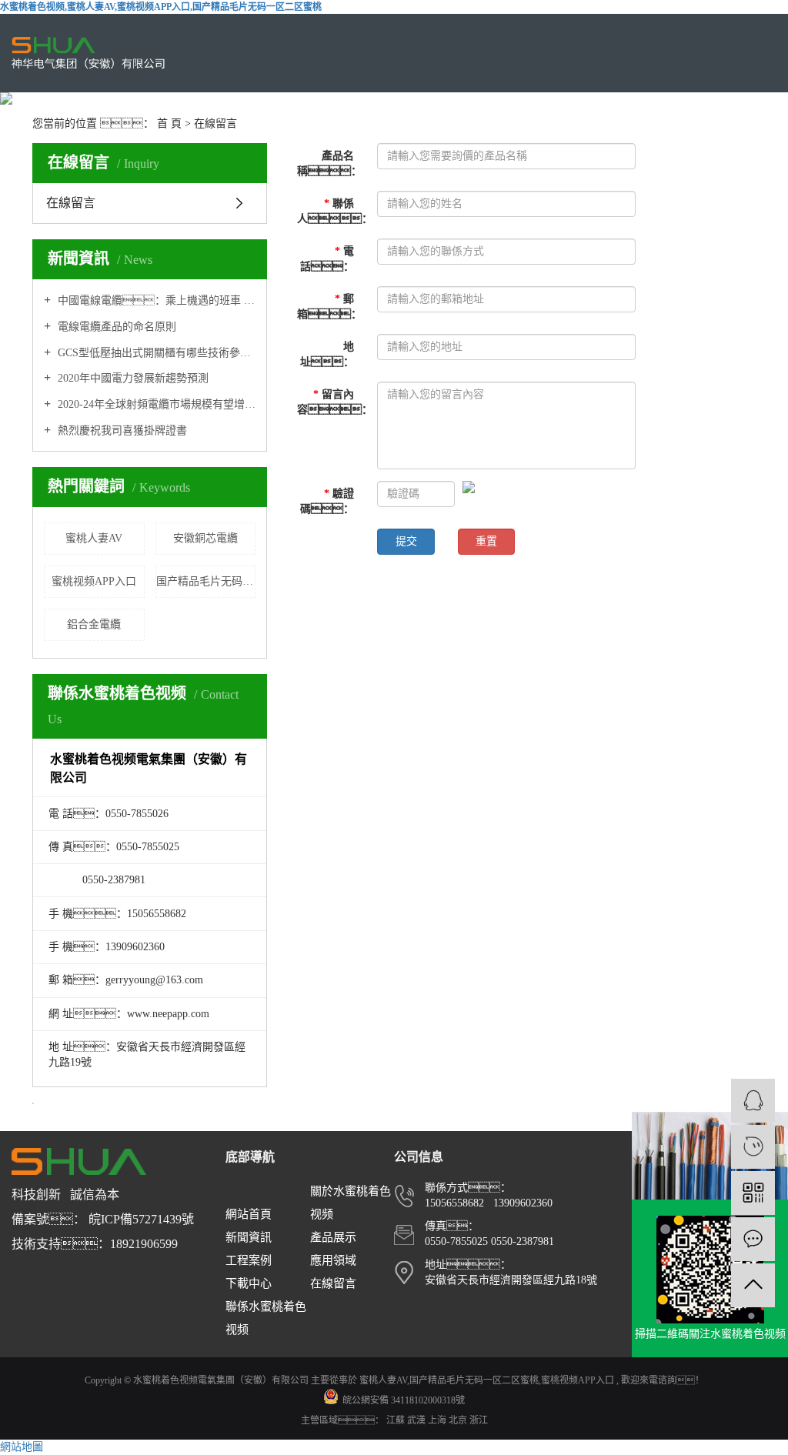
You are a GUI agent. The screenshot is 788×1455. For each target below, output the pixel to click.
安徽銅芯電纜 (205, 538)
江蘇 (396, 1420)
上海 (438, 1420)
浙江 (478, 1420)
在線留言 (70, 202)
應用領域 (333, 1260)
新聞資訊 (248, 1237)
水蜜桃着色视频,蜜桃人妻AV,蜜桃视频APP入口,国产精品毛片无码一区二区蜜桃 (161, 7)
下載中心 (248, 1283)
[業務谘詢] (753, 1101)
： (331, 402)
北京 (459, 1420)
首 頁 (169, 123)
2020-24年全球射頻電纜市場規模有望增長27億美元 (155, 404)
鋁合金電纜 (94, 624)
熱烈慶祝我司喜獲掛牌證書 (121, 430)
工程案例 (248, 1260)
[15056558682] (753, 1147)
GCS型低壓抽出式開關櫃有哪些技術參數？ (155, 353)
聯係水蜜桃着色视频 (265, 1318)
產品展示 (333, 1237)
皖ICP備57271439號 (141, 1219)
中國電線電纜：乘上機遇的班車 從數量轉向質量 (155, 300)
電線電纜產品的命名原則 (115, 326)
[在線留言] (753, 1239)
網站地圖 (21, 1447)
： (331, 211)
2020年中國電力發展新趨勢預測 (132, 378)
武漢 (417, 1420)
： (327, 258)
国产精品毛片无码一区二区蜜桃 (206, 581)
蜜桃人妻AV (93, 538)
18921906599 (144, 1243)
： (327, 354)
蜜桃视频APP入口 (94, 581)
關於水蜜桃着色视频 (350, 1202)
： (329, 306)
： (327, 501)
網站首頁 (248, 1214)
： (329, 163)
